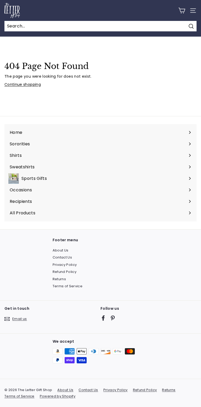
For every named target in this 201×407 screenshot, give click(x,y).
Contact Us (62, 257)
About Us (61, 250)
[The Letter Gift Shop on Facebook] (103, 318)
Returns (59, 279)
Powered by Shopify (57, 396)
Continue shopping (22, 84)
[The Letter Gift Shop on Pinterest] (112, 318)
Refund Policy (65, 271)
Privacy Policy (65, 264)
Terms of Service (68, 286)
